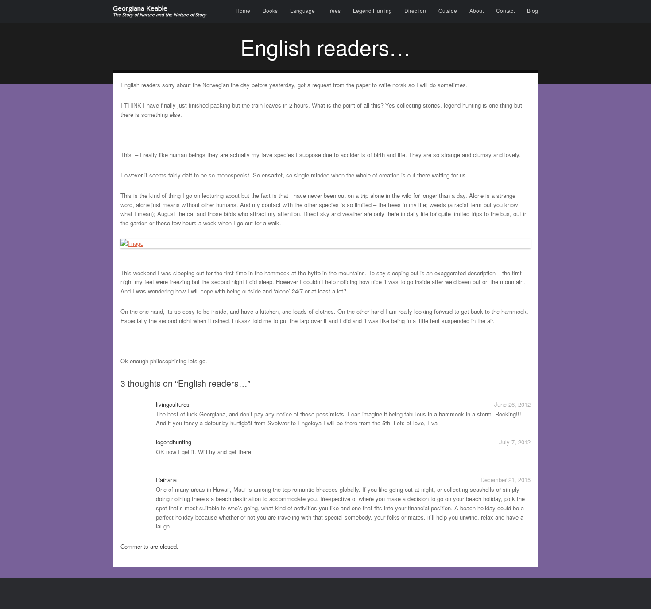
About (476, 10)
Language (302, 10)
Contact (505, 10)
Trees (334, 10)
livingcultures (173, 404)
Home (243, 10)
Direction (415, 10)
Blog (532, 10)
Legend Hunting (372, 10)
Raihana (166, 479)
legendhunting (173, 442)
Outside (447, 10)
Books (270, 10)
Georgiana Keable (159, 11)
